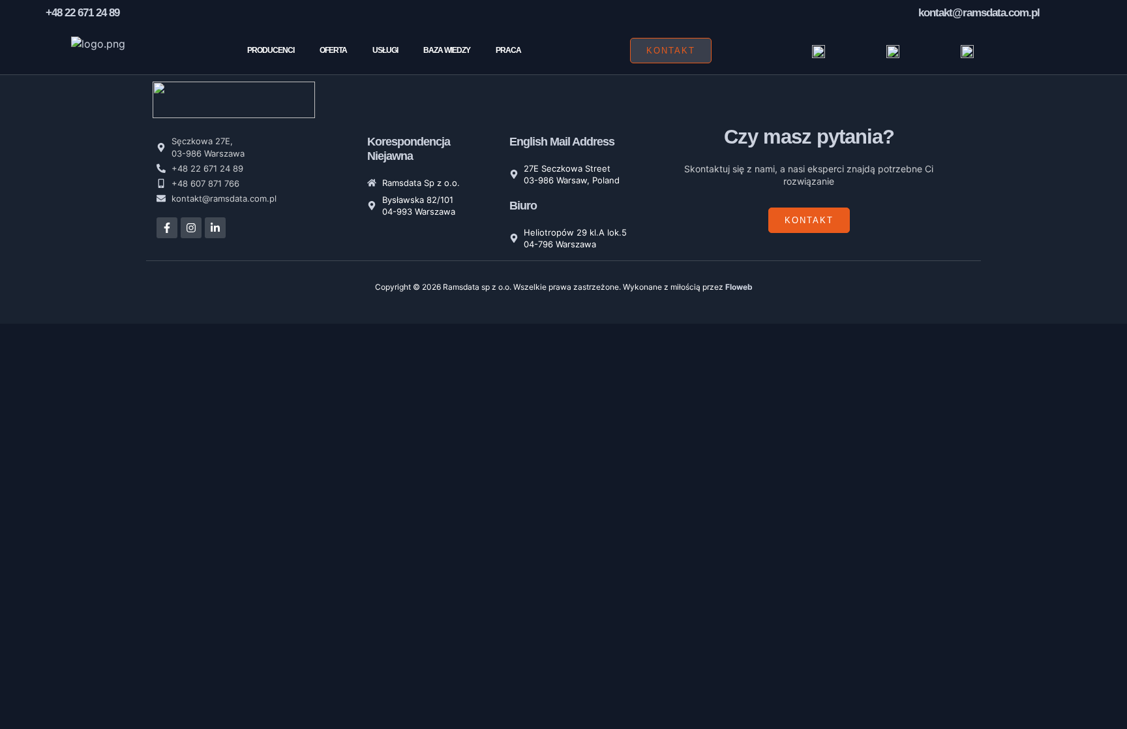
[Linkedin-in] (215, 227)
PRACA (508, 50)
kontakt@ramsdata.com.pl (979, 13)
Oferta (333, 50)
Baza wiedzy (446, 50)
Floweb (739, 287)
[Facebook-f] (167, 227)
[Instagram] (191, 227)
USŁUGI (385, 50)
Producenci (270, 50)
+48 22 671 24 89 (82, 13)
